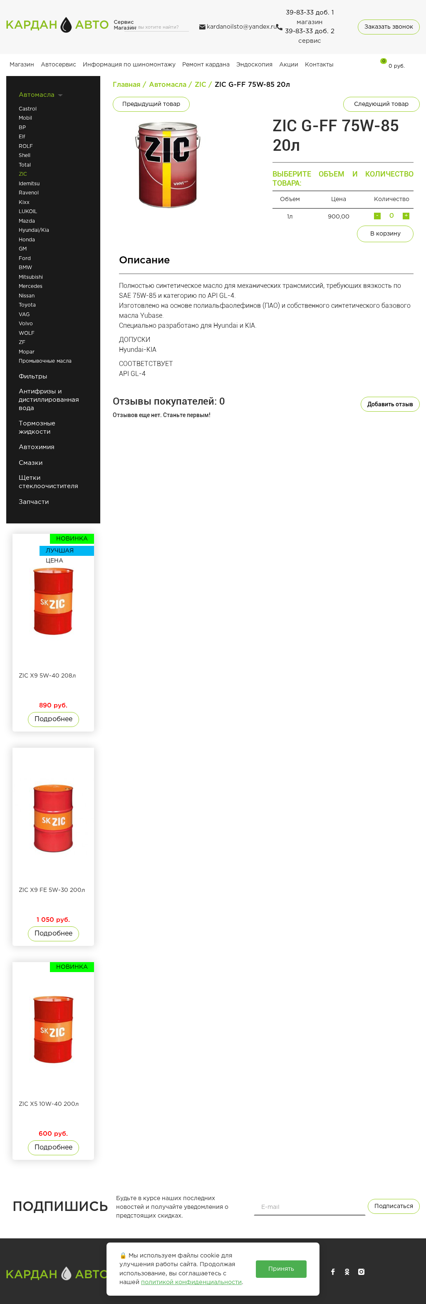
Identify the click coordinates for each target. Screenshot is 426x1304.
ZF (22, 342)
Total (25, 165)
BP (22, 127)
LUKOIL (28, 211)
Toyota (27, 305)
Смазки (30, 463)
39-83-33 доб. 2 (309, 31)
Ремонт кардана (206, 64)
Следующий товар (381, 104)
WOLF (27, 333)
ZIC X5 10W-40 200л (49, 1104)
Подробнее (53, 719)
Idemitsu (29, 184)
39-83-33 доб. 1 (310, 12)
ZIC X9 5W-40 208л (47, 675)
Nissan (27, 296)
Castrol (28, 109)
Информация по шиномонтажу (129, 64)
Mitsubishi (31, 277)
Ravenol (29, 193)
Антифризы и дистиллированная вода (49, 400)
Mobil (25, 118)
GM (23, 249)
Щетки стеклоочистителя (48, 482)
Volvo (26, 324)
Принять (281, 1269)
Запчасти (34, 502)
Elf (22, 137)
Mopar (27, 352)
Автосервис (58, 64)
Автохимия (36, 447)
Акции (288, 64)
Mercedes (30, 286)
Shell (24, 155)
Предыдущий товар (151, 104)
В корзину (385, 233)
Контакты (319, 64)
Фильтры (33, 376)
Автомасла (36, 95)
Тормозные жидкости (37, 428)
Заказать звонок (388, 27)
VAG (24, 314)
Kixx (24, 202)
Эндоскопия (254, 64)
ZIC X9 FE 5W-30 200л (52, 890)
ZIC (23, 174)
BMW (25, 267)
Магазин (22, 64)
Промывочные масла (45, 361)
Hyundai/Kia (34, 230)
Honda (27, 240)
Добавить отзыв (390, 404)
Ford (25, 258)
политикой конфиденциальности (191, 1282)
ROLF (26, 146)
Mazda (27, 221)
